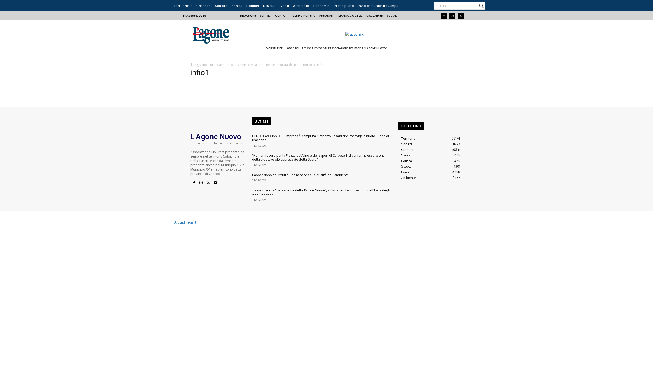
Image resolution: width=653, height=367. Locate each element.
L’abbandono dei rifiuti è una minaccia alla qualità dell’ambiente (300, 175)
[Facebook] (444, 16)
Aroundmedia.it (185, 222)
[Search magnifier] (481, 5)
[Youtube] (215, 183)
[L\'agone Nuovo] (212, 34)
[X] (208, 183)
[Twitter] (461, 16)
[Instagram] (452, 16)
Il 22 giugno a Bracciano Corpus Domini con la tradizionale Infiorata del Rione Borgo (251, 65)
